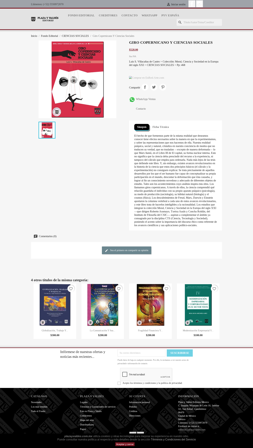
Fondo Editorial (81, 15)
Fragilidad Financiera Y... (150, 330)
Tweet (153, 87)
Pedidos (133, 406)
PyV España (170, 15)
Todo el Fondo (38, 411)
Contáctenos (86, 415)
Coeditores (108, 15)
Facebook (191, 3)
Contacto (130, 15)
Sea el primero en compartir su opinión (128, 250)
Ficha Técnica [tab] (160, 126)
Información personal (139, 402)
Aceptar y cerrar (125, 444)
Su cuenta (137, 396)
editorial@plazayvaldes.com (191, 429)
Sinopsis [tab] (141, 126)
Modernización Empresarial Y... (198, 330)
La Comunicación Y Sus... (102, 330)
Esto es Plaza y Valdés (91, 411)
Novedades (36, 402)
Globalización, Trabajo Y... (55, 330)
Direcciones (134, 415)
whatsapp (149, 15)
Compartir (144, 87)
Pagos (83, 429)
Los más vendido (39, 406)
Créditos (133, 411)
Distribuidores (87, 424)
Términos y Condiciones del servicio (98, 406)
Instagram (199, 3)
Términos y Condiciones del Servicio (173, 439)
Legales (83, 402)
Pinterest (162, 87)
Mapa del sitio (87, 420)
